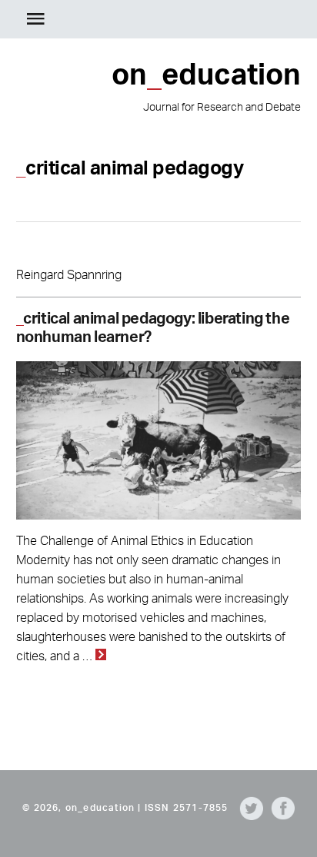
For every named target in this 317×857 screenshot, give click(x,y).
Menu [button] (35, 19)
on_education (100, 807)
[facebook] (279, 807)
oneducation (266, 18)
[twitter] (247, 807)
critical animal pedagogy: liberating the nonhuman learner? (153, 327)
